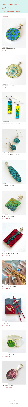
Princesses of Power (9, 286)
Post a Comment (8, 50)
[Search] (25, 2)
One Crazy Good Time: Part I (11, 154)
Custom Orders (10, 11)
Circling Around (8, 86)
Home (3, 11)
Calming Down (7, 386)
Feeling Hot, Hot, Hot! (10, 253)
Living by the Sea (8, 185)
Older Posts (23, 392)
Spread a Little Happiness (11, 123)
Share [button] (3, 50)
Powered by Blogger (15, 400)
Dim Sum (5, 323)
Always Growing (8, 216)
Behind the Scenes (8, 49)
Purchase (17, 11)
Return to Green (8, 354)
